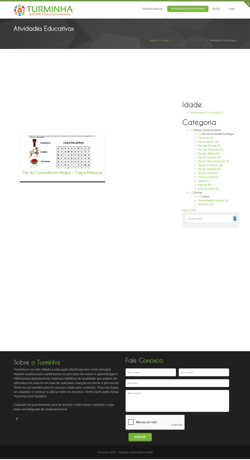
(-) (192, 129)
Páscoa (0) (204, 184)
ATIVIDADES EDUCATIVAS (187, 8)
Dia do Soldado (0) (209, 169)
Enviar (140, 437)
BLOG (216, 8)
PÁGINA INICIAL (153, 8)
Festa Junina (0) (208, 176)
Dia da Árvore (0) (208, 141)
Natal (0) (203, 180)
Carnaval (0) (205, 137)
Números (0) (205, 204)
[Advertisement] (96, 98)
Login (232, 8)
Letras (165, 40)
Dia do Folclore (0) (209, 157)
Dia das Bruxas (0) (209, 145)
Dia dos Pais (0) (208, 173)
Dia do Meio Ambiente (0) (213, 161)
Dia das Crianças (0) (210, 149)
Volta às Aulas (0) (208, 188)
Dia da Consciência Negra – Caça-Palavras (62, 172)
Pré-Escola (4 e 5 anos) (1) (207, 112)
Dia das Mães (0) (208, 153)
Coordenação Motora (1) (213, 200)
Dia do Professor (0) (210, 165)
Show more (189, 210)
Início (153, 40)
